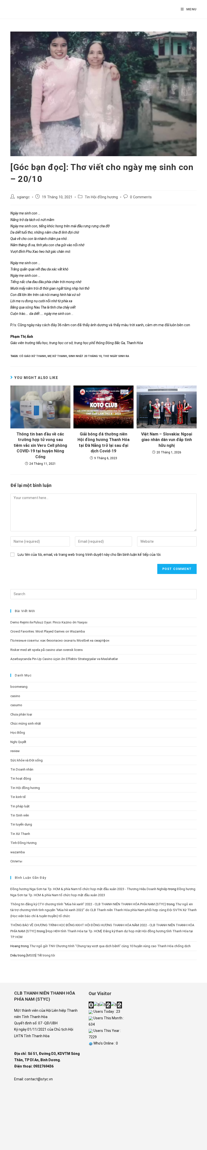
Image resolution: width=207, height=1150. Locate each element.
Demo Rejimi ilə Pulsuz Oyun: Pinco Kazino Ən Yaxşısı (48, 622)
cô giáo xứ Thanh (32, 356)
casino (15, 696)
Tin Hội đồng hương (101, 197)
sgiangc (23, 197)
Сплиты (16, 861)
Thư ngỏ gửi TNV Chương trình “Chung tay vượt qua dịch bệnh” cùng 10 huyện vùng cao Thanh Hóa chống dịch (110, 946)
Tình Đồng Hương (23, 843)
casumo (16, 705)
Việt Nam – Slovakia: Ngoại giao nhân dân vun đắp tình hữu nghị (166, 440)
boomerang (19, 687)
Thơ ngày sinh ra (116, 356)
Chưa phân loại (21, 714)
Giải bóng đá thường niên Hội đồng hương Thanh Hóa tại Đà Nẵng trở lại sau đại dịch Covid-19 (103, 442)
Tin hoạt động (20, 778)
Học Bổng (17, 732)
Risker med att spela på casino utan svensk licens (46, 650)
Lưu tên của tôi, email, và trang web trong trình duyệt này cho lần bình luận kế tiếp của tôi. (89, 555)
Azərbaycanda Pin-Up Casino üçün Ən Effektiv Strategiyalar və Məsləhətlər (64, 659)
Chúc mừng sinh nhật (25, 723)
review (15, 751)
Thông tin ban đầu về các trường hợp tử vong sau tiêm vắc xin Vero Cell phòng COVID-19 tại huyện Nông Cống (40, 445)
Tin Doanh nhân (21, 769)
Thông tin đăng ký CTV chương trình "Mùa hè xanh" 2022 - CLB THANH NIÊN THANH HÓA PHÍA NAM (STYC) (88, 904)
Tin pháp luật (20, 806)
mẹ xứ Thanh (57, 356)
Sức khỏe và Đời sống (26, 760)
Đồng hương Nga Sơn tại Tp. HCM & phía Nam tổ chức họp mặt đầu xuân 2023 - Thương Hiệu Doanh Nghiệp (89, 889)
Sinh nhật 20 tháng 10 (84, 356)
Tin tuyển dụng (21, 824)
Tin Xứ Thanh (20, 834)
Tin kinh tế (17, 797)
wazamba (17, 852)
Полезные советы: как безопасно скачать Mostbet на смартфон (59, 640)
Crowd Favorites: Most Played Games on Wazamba (47, 631)
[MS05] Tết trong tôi (40, 955)
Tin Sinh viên (19, 815)
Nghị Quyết (18, 742)
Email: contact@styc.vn (33, 1079)
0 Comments (141, 197)
